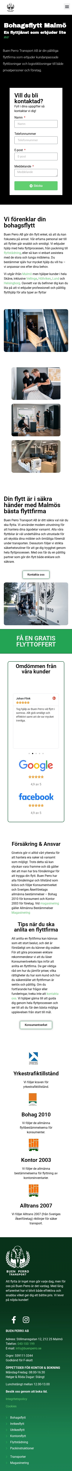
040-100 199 (26, 1344)
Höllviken (44, 278)
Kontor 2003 (36, 1160)
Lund (55, 278)
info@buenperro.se (28, 1348)
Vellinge (31, 278)
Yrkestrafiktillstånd (36, 1073)
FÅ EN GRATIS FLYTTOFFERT (36, 641)
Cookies (11, 1406)
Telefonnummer (25, 134)
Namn (18, 117)
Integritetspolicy (16, 1399)
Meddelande (23, 166)
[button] (67, 6)
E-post (19, 150)
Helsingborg (12, 283)
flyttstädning (12, 253)
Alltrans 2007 (36, 1205)
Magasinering (21, 912)
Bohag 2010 (36, 1114)
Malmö (27, 274)
